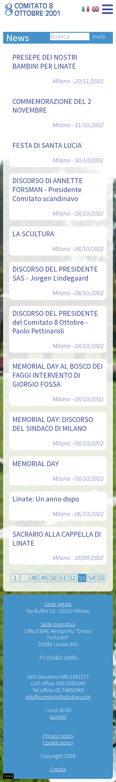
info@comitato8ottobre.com (58, 696)
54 (91, 578)
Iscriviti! (58, 716)
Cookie (8, 776)
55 (101, 578)
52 (72, 578)
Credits (58, 769)
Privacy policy (58, 735)
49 (44, 578)
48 (34, 578)
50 (53, 578)
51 (63, 578)
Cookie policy (58, 742)
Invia (98, 36)
